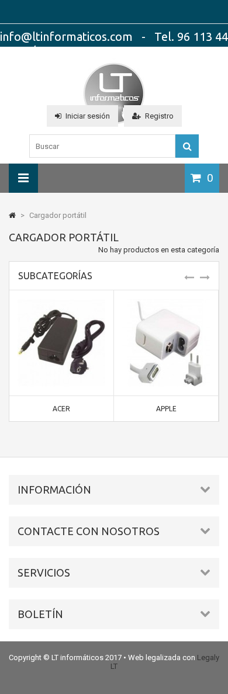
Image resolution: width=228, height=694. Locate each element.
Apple (166, 408)
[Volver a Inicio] (12, 215)
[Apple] (166, 303)
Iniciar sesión (87, 116)
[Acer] (61, 303)
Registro (159, 116)
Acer (61, 408)
